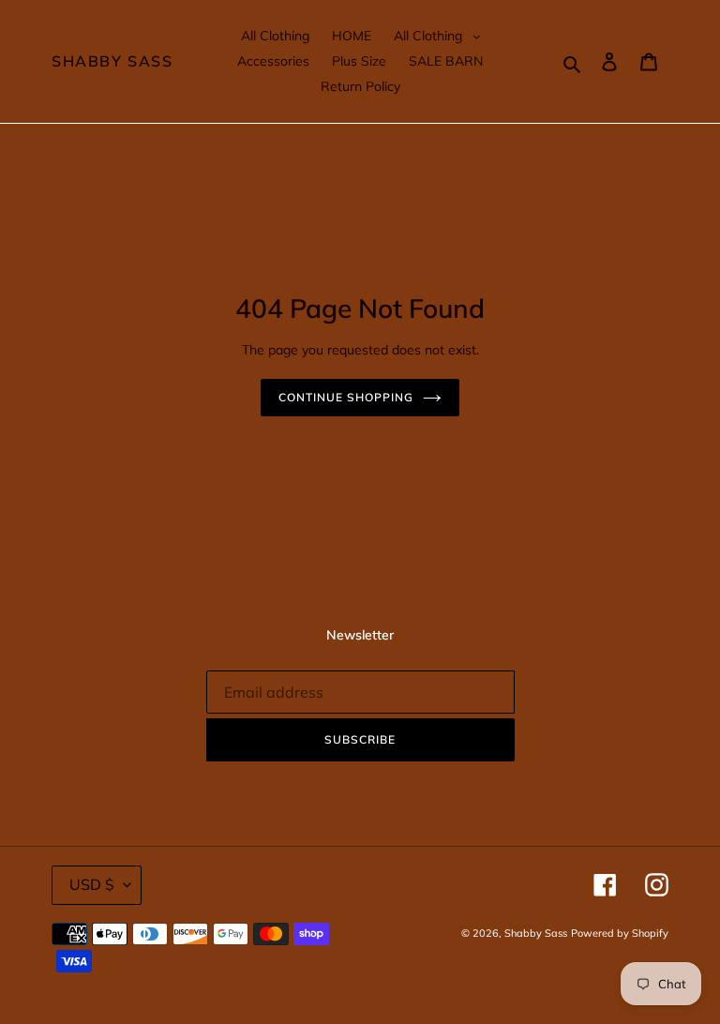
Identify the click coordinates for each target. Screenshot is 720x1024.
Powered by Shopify (619, 933)
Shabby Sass (112, 61)
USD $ (91, 884)
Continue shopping (345, 397)
